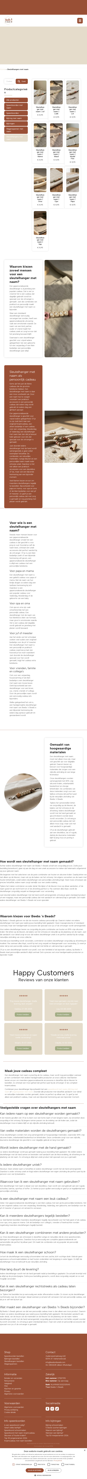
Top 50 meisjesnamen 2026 (57, 1435)
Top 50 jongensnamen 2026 (15, 1438)
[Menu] (80, 20)
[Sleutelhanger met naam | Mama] (40, 135)
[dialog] (43, 1463)
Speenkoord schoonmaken (15, 1430)
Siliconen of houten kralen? (15, 1435)
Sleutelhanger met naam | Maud (56, 153)
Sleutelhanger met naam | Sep (40, 241)
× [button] (84, 1450)
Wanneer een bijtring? (54, 1433)
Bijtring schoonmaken (54, 1425)
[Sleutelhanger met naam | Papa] (72, 180)
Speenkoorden (12, 113)
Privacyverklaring (11, 1410)
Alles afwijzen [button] (53, 1470)
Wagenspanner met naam (14, 130)
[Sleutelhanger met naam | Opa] (56, 180)
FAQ (6, 1386)
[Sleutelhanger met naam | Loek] (56, 92)
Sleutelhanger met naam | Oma (40, 198)
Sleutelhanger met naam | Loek (56, 110)
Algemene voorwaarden (14, 1394)
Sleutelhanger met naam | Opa (56, 198)
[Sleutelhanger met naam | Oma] (40, 180)
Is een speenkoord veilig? (14, 1425)
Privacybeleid (58, 1460)
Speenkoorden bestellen (14, 1356)
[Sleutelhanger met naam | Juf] (40, 92)
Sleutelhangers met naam (14, 138)
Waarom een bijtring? (54, 1430)
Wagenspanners (10, 1364)
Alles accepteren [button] (34, 1470)
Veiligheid (8, 1383)
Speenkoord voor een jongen (35, 1443)
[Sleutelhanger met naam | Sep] (40, 223)
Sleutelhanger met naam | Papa (72, 198)
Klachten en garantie (12, 1389)
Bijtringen (10, 124)
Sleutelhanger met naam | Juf (40, 109)
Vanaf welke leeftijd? (12, 1428)
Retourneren (9, 1381)
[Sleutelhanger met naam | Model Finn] (72, 135)
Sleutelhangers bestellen (14, 1361)
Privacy (7, 1391)
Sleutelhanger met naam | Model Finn (72, 154)
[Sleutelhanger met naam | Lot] (72, 92)
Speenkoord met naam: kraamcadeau (19, 1433)
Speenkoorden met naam (14, 106)
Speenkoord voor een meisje (52, 1443)
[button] (22, 81)
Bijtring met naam (14, 118)
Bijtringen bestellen (12, 1359)
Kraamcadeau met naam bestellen (18, 1441)
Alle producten (12, 100)
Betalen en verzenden (13, 1378)
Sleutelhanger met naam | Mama (40, 153)
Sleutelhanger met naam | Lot (72, 110)
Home (2, 69)
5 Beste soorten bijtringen (56, 1428)
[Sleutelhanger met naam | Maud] (56, 135)
